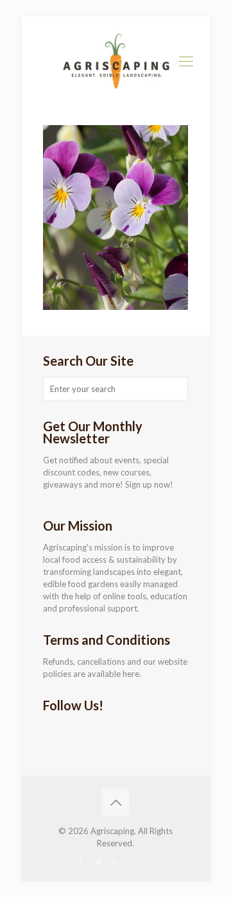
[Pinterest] (133, 861)
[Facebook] (81, 861)
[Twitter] (98, 861)
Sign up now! (149, 484)
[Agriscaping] (116, 60)
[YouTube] (116, 861)
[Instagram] (150, 861)
